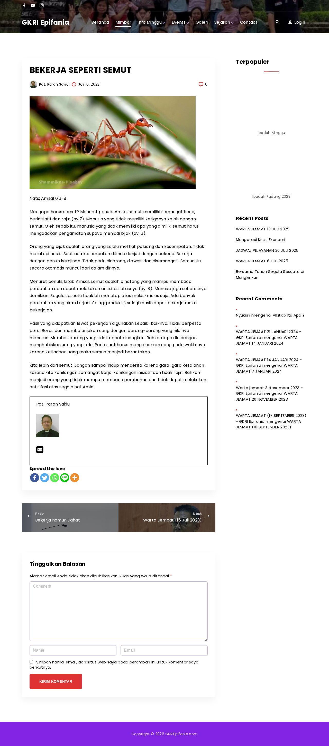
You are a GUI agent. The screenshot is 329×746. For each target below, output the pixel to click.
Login (299, 22)
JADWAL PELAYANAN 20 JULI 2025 (267, 250)
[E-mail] (39, 451)
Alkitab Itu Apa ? (289, 315)
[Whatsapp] (54, 477)
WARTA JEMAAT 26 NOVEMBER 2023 (267, 396)
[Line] (64, 477)
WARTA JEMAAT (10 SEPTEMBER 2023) (268, 424)
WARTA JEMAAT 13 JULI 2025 (263, 229)
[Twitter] (44, 477)
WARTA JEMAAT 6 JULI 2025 (262, 261)
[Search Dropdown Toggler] (277, 22)
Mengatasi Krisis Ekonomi (260, 239)
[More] (74, 477)
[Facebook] (34, 477)
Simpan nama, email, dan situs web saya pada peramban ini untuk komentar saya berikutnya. (114, 665)
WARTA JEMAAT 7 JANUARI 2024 (267, 368)
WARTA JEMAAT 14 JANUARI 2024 (267, 340)
